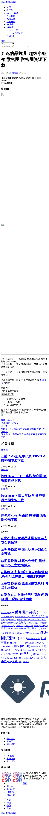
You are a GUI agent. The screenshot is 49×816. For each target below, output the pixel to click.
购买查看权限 (7, 394)
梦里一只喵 (36, 646)
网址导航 (11, 744)
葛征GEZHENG (29, 657)
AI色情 (10, 27)
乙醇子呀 (37, 616)
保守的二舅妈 (23, 620)
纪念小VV (14, 654)
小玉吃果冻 (32, 628)
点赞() (14, 423)
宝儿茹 (6, 628)
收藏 (8, 423)
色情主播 (11, 19)
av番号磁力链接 (28, 612)
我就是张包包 (33, 639)
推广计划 (11, 761)
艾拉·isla (11, 657)
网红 (30, 654)
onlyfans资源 (12, 13)
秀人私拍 (11, 16)
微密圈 (10, 10)
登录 (3, 41)
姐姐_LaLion (9, 626)
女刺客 (37, 622)
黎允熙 (26, 662)
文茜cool (18, 643)
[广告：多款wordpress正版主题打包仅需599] (2, 417)
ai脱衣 (15, 30)
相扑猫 (36, 650)
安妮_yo (28, 626)
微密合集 (34, 633)
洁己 (19, 649)
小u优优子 (18, 629)
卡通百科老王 (36, 619)
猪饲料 (27, 650)
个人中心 (11, 738)
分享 (3, 423)
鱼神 (17, 661)
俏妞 (12, 620)
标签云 (10, 741)
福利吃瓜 (11, 21)
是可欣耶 (32, 642)
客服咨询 (11, 758)
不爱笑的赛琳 (22, 617)
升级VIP (10, 36)
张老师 (9, 633)
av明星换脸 (17, 33)
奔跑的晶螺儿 (7, 420)
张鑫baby (22, 633)
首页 (9, 7)
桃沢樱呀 (22, 646)
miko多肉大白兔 (7, 617)
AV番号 (10, 24)
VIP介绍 (10, 756)
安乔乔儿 (20, 626)
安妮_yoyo (41, 625)
